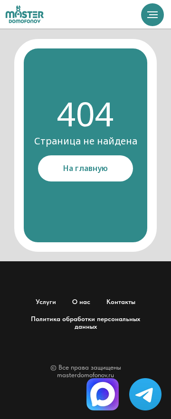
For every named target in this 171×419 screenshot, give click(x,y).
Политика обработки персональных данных (85, 322)
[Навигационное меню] (152, 14)
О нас (81, 301)
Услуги (46, 301)
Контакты (120, 301)
